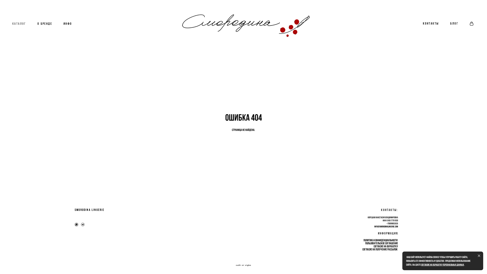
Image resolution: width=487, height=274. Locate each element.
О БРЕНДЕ (44, 23)
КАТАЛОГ (19, 23)
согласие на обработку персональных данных (442, 264)
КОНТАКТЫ (431, 23)
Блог (454, 23)
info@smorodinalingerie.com (386, 226)
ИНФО (68, 23)
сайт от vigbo (243, 265)
